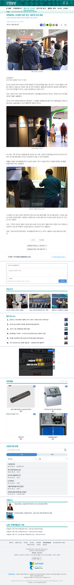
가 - (62, 25)
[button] (53, 25)
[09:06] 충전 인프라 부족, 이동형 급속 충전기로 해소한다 (24, 11)
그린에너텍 (11, 464)
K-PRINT (11, 481)
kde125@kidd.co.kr (23, 257)
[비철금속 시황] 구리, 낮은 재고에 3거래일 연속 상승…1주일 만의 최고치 (25, 534)
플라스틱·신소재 (29, 8)
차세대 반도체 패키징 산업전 (17, 492)
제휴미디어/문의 (31, 544)
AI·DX (60, 8)
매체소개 (11, 542)
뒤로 (33, 240)
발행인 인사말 (18, 542)
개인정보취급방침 (47, 542)
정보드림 (45, 544)
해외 (52, 454)
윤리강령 (32, 542)
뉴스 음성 (11, 24)
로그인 (62, 281)
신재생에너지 (17, 8)
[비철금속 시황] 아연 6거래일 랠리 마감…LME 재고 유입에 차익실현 (24, 529)
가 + (65, 25)
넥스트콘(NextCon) (14, 470)
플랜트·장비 (52, 8)
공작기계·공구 (41, 8)
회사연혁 (26, 542)
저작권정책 (38, 542)
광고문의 (39, 544)
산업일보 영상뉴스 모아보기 (36, 245)
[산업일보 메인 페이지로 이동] (11, 3)
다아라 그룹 (36, 558)
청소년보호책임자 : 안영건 (59, 542)
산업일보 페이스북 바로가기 (36, 249)
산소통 (65, 8)
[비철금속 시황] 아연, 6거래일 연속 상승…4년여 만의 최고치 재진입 (24, 532)
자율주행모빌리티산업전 (16, 486)
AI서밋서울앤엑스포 (14, 475)
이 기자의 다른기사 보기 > (59, 257)
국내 (22, 454)
